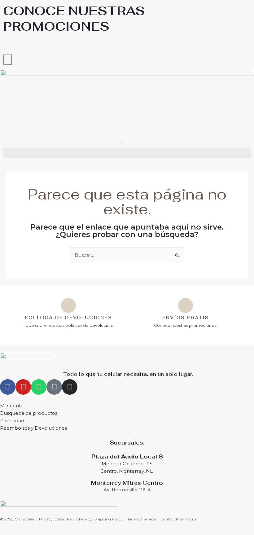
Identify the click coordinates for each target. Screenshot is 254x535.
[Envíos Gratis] (185, 305)
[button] (127, 153)
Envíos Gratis (185, 317)
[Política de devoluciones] (68, 305)
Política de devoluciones (68, 317)
